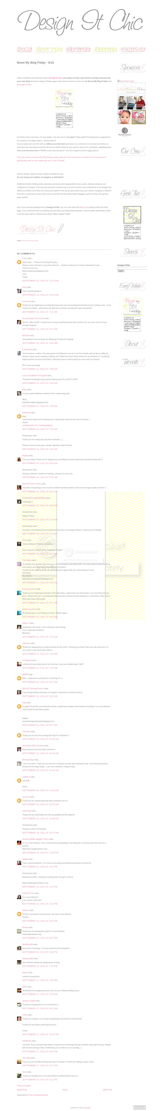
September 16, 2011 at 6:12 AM (39, 534)
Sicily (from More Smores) (33, 746)
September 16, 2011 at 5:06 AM (39, 463)
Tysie (24, 1072)
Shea (24, 540)
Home (64, 1090)
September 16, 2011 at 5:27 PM (39, 938)
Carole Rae (27, 349)
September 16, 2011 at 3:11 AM (39, 312)
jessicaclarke (27, 959)
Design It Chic (55, 78)
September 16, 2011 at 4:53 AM (39, 429)
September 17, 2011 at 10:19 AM (40, 1034)
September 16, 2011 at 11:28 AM (40, 804)
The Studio (27, 560)
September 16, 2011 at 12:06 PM (40, 853)
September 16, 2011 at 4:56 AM (39, 449)
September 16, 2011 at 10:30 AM (40, 739)
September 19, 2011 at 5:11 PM (39, 1080)
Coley (24, 1015)
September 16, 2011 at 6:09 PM (39, 952)
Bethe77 (25, 623)
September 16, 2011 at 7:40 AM (39, 654)
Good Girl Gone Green (31, 484)
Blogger (87, 1108)
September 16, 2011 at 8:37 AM (39, 682)
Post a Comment (24, 1086)
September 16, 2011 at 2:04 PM (39, 867)
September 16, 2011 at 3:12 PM (39, 921)
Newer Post (22, 1090)
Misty (24, 390)
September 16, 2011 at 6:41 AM (39, 603)
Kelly (24, 287)
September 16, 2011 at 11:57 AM (40, 833)
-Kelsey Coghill (28, 1001)
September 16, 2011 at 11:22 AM (40, 790)
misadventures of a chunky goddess (37, 425)
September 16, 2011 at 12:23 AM (40, 295)
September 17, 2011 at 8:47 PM (39, 1066)
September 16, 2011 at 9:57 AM (39, 725)
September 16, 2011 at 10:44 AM (40, 770)
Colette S (26, 777)
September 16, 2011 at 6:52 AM (39, 617)
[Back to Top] (139, 1109)
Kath (24, 703)
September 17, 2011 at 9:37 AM (39, 1008)
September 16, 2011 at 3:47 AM (39, 329)
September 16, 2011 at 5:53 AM (39, 505)
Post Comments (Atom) (38, 1095)
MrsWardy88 (27, 944)
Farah (24, 258)
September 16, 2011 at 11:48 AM (40, 819)
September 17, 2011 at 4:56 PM (39, 1051)
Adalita (25, 859)
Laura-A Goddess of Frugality (34, 376)
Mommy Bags (28, 760)
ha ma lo (26, 797)
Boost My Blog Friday (30, 240)
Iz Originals (27, 660)
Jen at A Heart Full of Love (33, 318)
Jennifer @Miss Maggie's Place (35, 839)
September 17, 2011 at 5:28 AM (39, 994)
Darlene (25, 910)
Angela (25, 456)
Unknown (26, 301)
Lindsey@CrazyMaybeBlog (33, 498)
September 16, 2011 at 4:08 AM (39, 383)
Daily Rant (26, 811)
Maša (24, 987)
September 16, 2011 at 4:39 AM (39, 406)
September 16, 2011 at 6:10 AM (39, 520)
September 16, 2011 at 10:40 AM (40, 753)
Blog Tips (84, 207)
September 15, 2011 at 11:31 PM (40, 281)
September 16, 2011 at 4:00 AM (39, 369)
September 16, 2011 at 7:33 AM (39, 637)
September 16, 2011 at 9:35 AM (39, 696)
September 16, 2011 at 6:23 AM (39, 554)
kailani (25, 973)
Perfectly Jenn (28, 893)
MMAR (25, 674)
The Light (26, 1058)
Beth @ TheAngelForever (33, 688)
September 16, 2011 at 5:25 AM (39, 477)
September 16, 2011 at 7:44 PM (39, 966)
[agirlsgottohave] (139, 123)
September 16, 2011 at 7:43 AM (39, 668)
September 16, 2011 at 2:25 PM (39, 904)
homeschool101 (29, 589)
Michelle (25, 335)
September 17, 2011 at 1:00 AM (39, 980)
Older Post (107, 1090)
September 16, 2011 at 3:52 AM (39, 343)
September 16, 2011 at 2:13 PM (39, 887)
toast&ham (26, 1041)
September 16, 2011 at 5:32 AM (39, 491)
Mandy (25, 927)
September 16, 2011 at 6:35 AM (39, 583)
